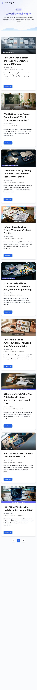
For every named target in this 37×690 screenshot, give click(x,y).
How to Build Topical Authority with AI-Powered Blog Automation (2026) (17, 342)
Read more (8, 86)
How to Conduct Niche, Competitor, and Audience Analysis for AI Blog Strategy (18, 286)
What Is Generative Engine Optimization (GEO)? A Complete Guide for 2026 (17, 117)
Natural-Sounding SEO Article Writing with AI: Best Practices (17, 230)
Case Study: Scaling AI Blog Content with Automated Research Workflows (17, 173)
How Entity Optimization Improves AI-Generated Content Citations (16, 60)
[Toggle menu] (34, 2)
